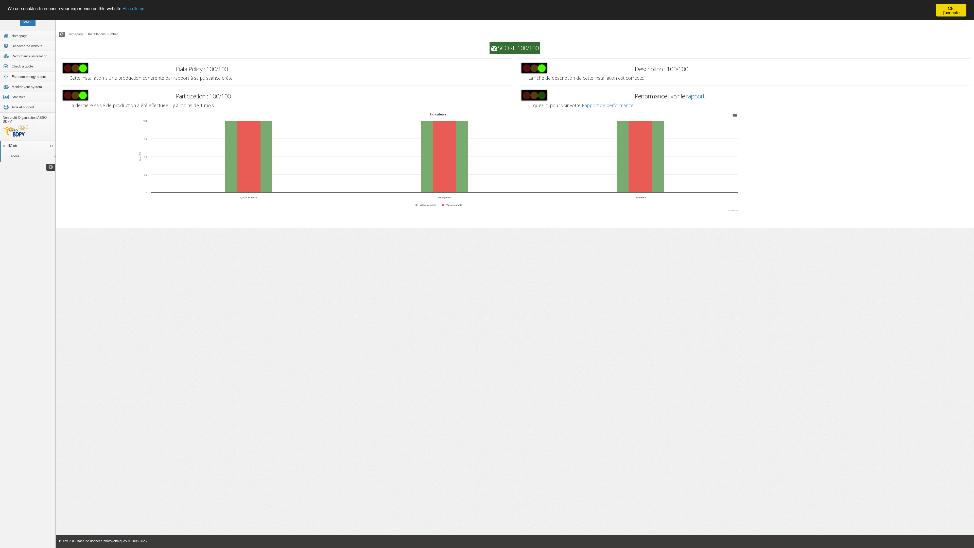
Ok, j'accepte (951, 10)
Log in (27, 21)
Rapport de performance (607, 105)
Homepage (75, 34)
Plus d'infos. (134, 8)
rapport (695, 96)
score (15, 156)
